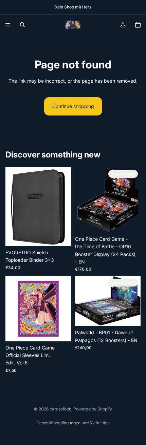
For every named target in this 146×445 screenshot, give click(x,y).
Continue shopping (73, 106)
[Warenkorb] (137, 24)
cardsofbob (60, 408)
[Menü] (8, 25)
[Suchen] (22, 24)
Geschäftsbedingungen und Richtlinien (73, 422)
